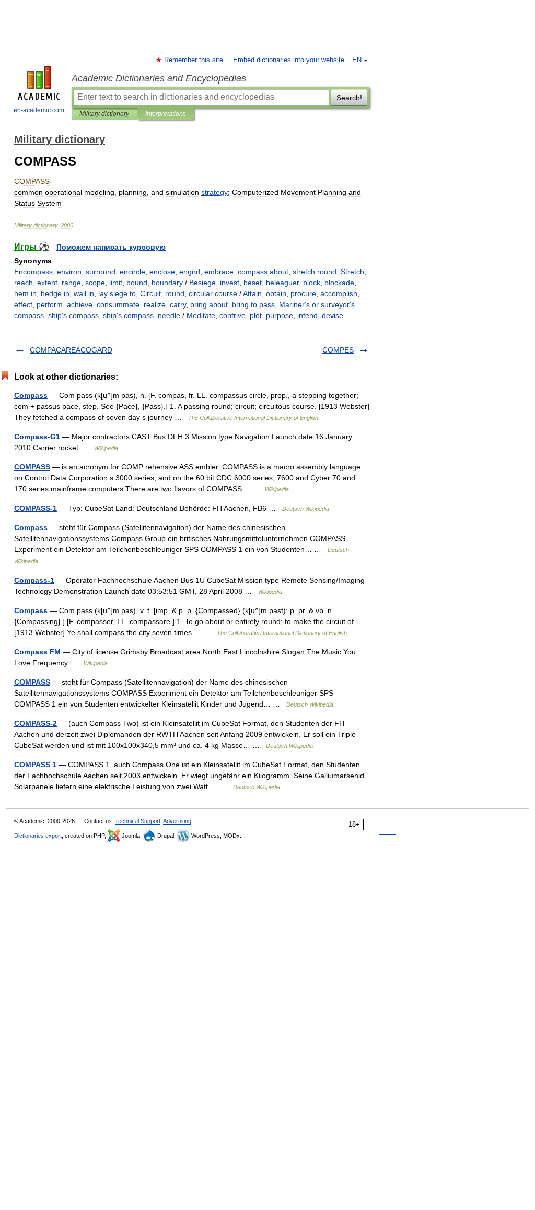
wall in (84, 293)
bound (136, 282)
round (174, 293)
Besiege (202, 282)
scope (95, 282)
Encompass (33, 271)
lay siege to (117, 293)
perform (50, 304)
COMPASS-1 (35, 508)
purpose (279, 315)
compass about (263, 271)
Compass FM (37, 652)
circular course (213, 293)
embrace (219, 271)
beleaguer (282, 282)
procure (303, 293)
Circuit (150, 293)
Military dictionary (104, 114)
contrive (232, 315)
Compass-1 (34, 580)
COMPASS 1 (35, 764)
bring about (209, 304)
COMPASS (32, 467)
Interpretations (165, 114)
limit (115, 282)
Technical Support (137, 821)
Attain (252, 293)
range (71, 282)
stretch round (314, 271)
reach (23, 282)
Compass (31, 395)
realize (155, 304)
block (311, 282)
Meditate (201, 315)
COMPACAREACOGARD (71, 350)
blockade (339, 282)
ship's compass (73, 315)
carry (178, 304)
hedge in (55, 293)
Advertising (177, 821)
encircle (132, 271)
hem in (25, 293)
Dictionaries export (38, 835)
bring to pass (253, 304)
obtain (276, 293)
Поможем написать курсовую (111, 247)
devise (332, 315)
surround (100, 271)
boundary (167, 282)
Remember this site (194, 60)
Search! (349, 97)
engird (189, 271)
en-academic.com (39, 110)
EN (357, 60)
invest (229, 282)
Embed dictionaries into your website (288, 60)
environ (69, 271)
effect (23, 304)
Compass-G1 (37, 436)
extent (47, 282)
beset (252, 282)
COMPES (338, 350)
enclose (162, 271)
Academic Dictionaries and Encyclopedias (159, 78)
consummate (118, 304)
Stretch (352, 271)
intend (307, 315)
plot (256, 315)
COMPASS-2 (35, 723)
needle (169, 315)
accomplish (338, 293)
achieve (79, 304)
